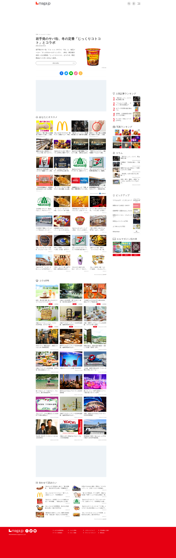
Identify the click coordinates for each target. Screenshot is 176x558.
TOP (37, 34)
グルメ (49, 34)
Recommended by (94, 193)
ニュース (42, 34)
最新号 (117, 255)
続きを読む (56, 63)
